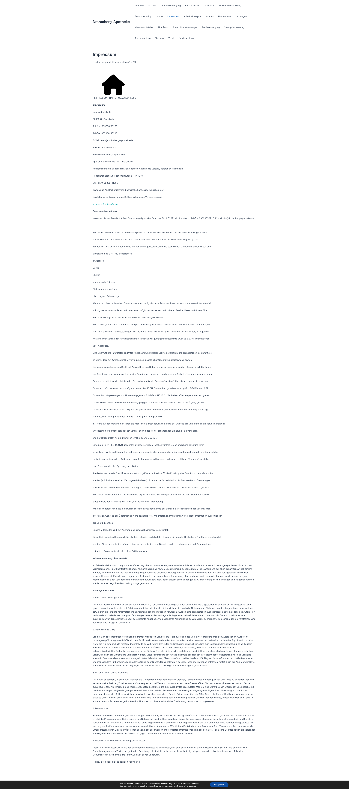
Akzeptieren (219, 784)
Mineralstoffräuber (144, 27)
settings (192, 786)
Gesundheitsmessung (230, 5)
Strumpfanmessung (234, 27)
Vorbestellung (187, 38)
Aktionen (139, 5)
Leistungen (241, 16)
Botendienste (192, 5)
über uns (159, 38)
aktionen (152, 5)
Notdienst (163, 27)
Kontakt (210, 16)
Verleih (171, 38)
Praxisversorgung (211, 27)
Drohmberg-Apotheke (111, 22)
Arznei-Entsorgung (171, 5)
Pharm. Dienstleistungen (185, 27)
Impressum (173, 16)
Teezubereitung (143, 38)
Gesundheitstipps (144, 16)
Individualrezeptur (192, 16)
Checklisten (209, 5)
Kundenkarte (224, 16)
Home (160, 16)
